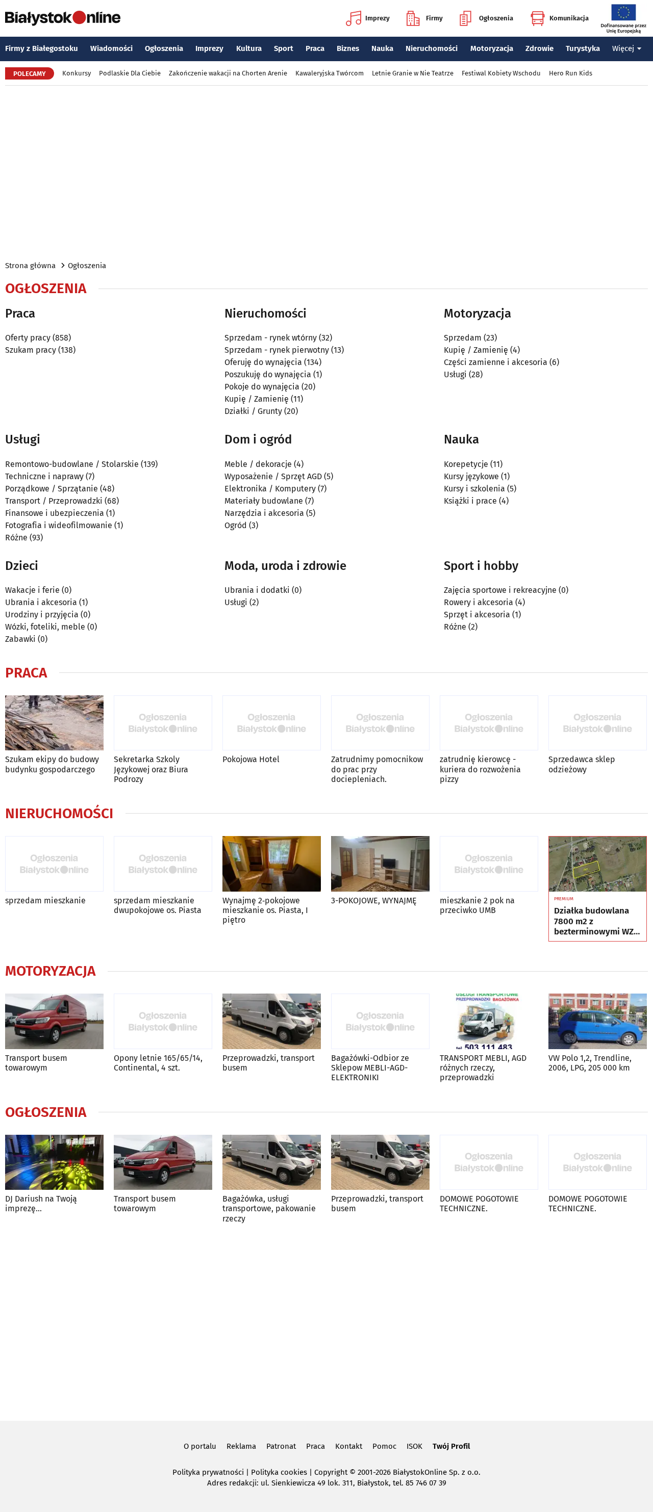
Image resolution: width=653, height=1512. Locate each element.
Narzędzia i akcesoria (264, 513)
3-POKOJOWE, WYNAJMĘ (374, 900)
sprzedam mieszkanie (45, 900)
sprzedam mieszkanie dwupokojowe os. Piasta (158, 905)
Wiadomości (111, 48)
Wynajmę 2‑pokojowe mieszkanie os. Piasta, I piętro (265, 910)
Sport (283, 48)
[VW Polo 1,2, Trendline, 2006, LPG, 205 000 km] (597, 1021)
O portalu (200, 1446)
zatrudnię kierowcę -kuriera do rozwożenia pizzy (480, 769)
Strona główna (30, 265)
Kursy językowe (471, 476)
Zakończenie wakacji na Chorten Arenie (228, 73)
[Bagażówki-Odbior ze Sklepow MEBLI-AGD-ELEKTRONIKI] (380, 1021)
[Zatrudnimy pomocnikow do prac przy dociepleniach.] (380, 723)
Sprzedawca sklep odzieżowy (581, 764)
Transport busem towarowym (36, 1063)
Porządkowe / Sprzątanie (51, 488)
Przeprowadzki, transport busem (268, 1063)
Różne (16, 537)
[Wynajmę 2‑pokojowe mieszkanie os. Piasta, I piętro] (271, 864)
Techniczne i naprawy (44, 476)
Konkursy (76, 73)
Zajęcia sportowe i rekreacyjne (500, 590)
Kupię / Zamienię (256, 399)
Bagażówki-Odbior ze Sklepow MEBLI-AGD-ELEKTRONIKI (370, 1067)
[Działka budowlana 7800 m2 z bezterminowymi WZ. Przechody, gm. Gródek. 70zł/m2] (597, 864)
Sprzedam (463, 338)
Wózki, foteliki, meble (45, 627)
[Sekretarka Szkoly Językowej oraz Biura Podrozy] (163, 723)
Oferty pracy (28, 338)
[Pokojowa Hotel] (271, 723)
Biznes (348, 48)
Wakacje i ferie (32, 590)
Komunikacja (569, 18)
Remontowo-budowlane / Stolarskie (72, 464)
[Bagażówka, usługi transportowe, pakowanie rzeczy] (271, 1162)
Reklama (241, 1446)
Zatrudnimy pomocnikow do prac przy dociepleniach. (377, 769)
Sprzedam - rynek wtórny (270, 338)
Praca (315, 48)
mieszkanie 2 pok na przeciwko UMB (477, 905)
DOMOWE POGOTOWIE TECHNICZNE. (479, 1203)
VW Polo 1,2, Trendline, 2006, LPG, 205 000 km (590, 1063)
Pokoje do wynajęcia (261, 387)
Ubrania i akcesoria (41, 602)
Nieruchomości (432, 48)
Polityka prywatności (208, 1472)
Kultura (249, 48)
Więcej (623, 48)
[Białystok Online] (62, 18)
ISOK (414, 1446)
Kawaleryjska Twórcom (329, 73)
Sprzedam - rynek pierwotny (276, 350)
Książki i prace (470, 501)
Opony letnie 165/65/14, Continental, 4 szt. (158, 1063)
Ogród (235, 525)
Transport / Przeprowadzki (54, 501)
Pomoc (384, 1446)
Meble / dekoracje (258, 464)
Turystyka (583, 48)
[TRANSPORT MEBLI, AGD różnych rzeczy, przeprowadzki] (489, 1021)
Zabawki (20, 639)
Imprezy (377, 18)
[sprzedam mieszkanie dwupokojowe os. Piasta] (163, 864)
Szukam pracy (30, 350)
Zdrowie (539, 48)
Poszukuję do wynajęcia (267, 374)
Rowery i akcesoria (478, 602)
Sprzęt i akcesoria (477, 614)
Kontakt (348, 1446)
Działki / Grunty (253, 411)
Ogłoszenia (496, 18)
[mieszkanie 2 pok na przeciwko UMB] (489, 864)
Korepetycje (466, 464)
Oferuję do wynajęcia (263, 362)
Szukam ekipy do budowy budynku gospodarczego (52, 764)
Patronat (281, 1446)
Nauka (382, 48)
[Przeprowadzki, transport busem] (271, 1021)
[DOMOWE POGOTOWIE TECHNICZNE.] (489, 1162)
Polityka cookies (279, 1472)
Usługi (455, 374)
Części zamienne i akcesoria (495, 362)
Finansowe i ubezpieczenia (54, 513)
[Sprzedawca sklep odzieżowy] (597, 723)
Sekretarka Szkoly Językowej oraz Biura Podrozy (151, 769)
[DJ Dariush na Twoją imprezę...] (54, 1162)
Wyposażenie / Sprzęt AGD (273, 476)
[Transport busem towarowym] (54, 1021)
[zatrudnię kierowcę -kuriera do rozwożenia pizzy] (489, 723)
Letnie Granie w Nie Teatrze (413, 73)
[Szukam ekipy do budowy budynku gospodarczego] (54, 723)
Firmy (434, 18)
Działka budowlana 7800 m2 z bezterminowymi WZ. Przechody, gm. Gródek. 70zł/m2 (595, 921)
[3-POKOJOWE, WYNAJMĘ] (380, 864)
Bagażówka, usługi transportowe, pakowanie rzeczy (269, 1208)
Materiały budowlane (263, 501)
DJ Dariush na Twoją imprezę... (41, 1203)
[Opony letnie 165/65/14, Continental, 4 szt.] (163, 1021)
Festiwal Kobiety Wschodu (501, 73)
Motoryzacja (491, 48)
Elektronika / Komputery (270, 488)
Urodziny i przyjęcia (42, 614)
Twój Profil (451, 1446)
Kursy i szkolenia (474, 488)
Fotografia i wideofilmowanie (58, 525)
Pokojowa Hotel (251, 759)
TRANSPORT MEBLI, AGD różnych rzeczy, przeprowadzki (483, 1067)
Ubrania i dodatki (257, 590)
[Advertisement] (326, 172)
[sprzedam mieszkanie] (54, 864)
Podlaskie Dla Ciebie (130, 73)
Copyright (330, 1472)
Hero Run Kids (570, 73)
